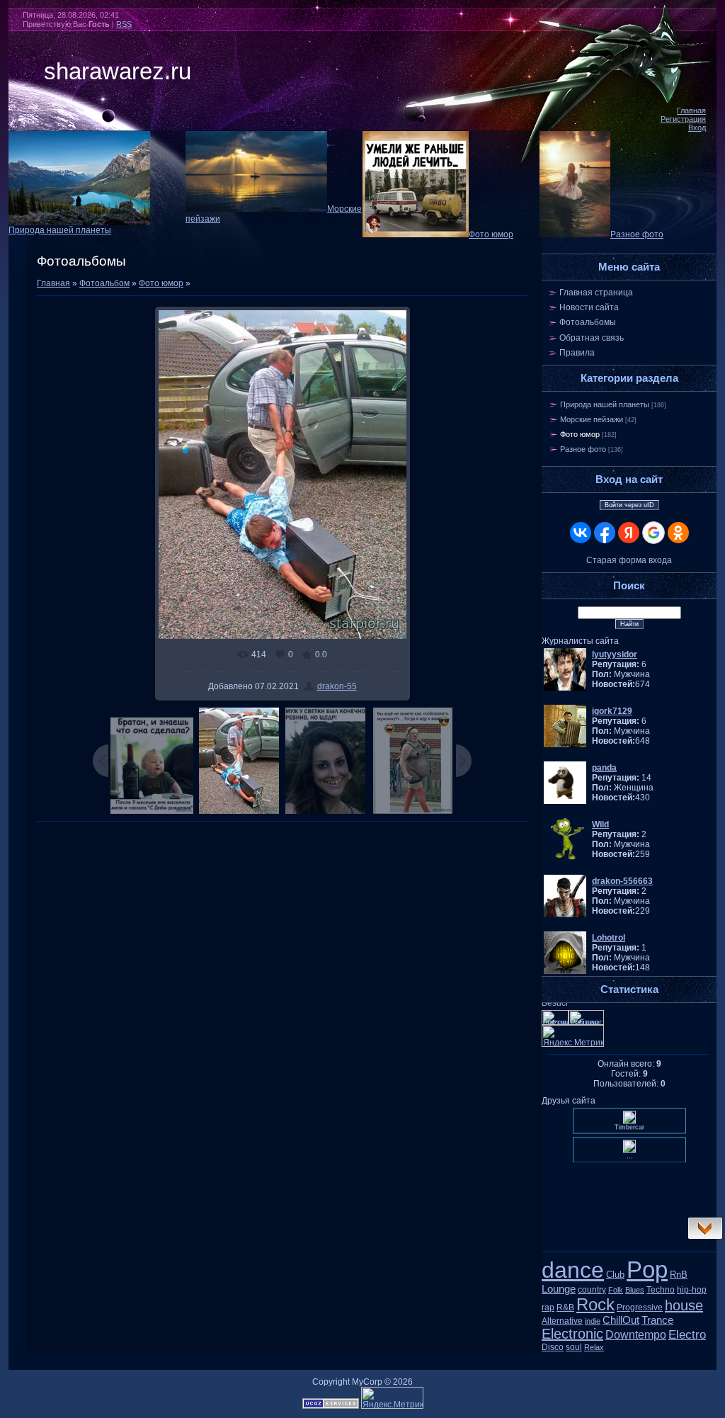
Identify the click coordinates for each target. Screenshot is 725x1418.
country (592, 1290)
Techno (660, 1290)
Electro (687, 1334)
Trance (657, 1320)
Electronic (572, 1334)
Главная (691, 110)
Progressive (640, 1307)
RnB (678, 1274)
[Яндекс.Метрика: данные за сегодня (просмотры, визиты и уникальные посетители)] (392, 1398)
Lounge (559, 1289)
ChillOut (621, 1320)
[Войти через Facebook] (604, 532)
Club (615, 1274)
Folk (615, 1290)
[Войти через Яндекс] (628, 532)
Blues (634, 1290)
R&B (565, 1307)
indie (592, 1321)
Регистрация (683, 119)
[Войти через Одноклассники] (678, 532)
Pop (647, 1270)
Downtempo (635, 1335)
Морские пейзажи (591, 419)
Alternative (562, 1321)
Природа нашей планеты (59, 230)
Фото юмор (491, 234)
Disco (553, 1347)
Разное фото (636, 234)
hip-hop (692, 1290)
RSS (124, 24)
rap (548, 1307)
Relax (594, 1347)
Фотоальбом (104, 283)
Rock (595, 1304)
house (684, 1305)
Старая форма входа (629, 560)
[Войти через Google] (653, 532)
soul (574, 1347)
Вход (697, 127)
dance (573, 1270)
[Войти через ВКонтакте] (580, 532)
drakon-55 (337, 686)
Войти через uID (629, 505)
